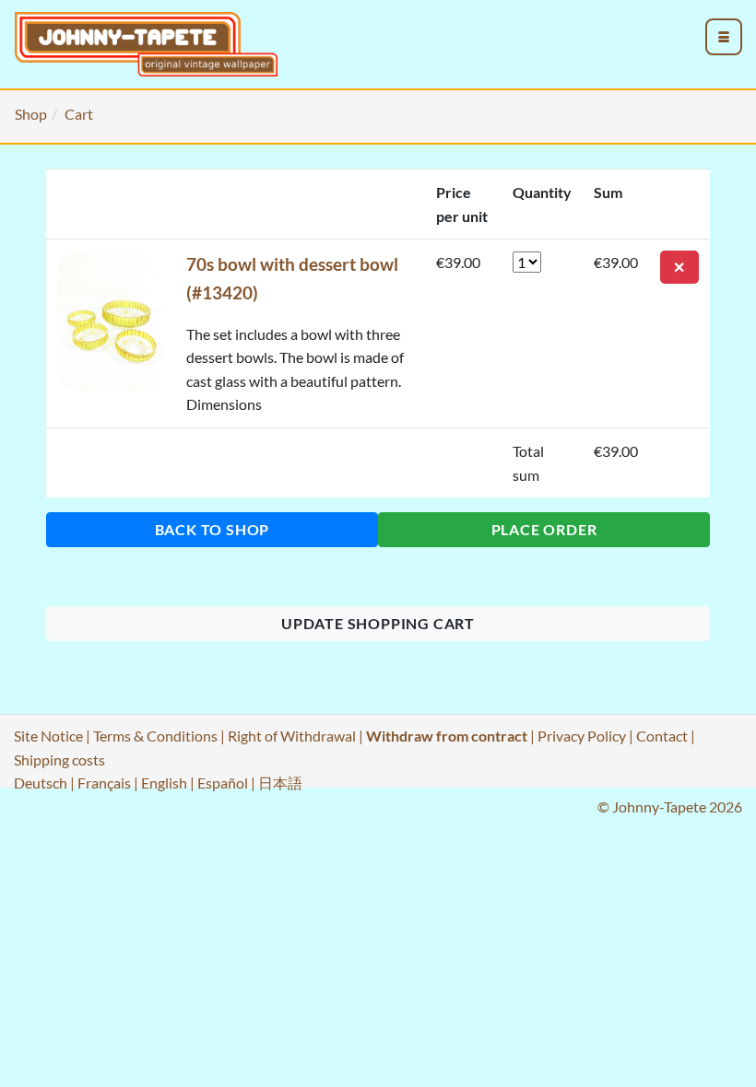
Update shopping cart (378, 623)
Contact (662, 735)
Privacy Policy (581, 735)
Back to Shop (212, 529)
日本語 (280, 782)
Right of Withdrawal (292, 735)
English (164, 782)
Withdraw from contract (446, 735)
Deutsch (40, 782)
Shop (31, 114)
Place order (544, 529)
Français (104, 782)
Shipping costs (59, 759)
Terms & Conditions (155, 735)
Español (222, 782)
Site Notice (48, 735)
